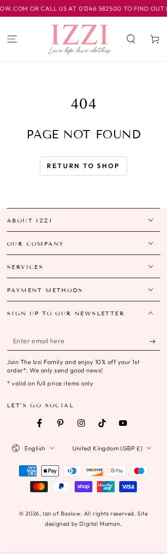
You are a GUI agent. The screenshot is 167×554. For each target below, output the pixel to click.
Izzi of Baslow (61, 513)
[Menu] (12, 39)
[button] (131, 39)
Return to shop (83, 166)
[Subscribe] (154, 341)
